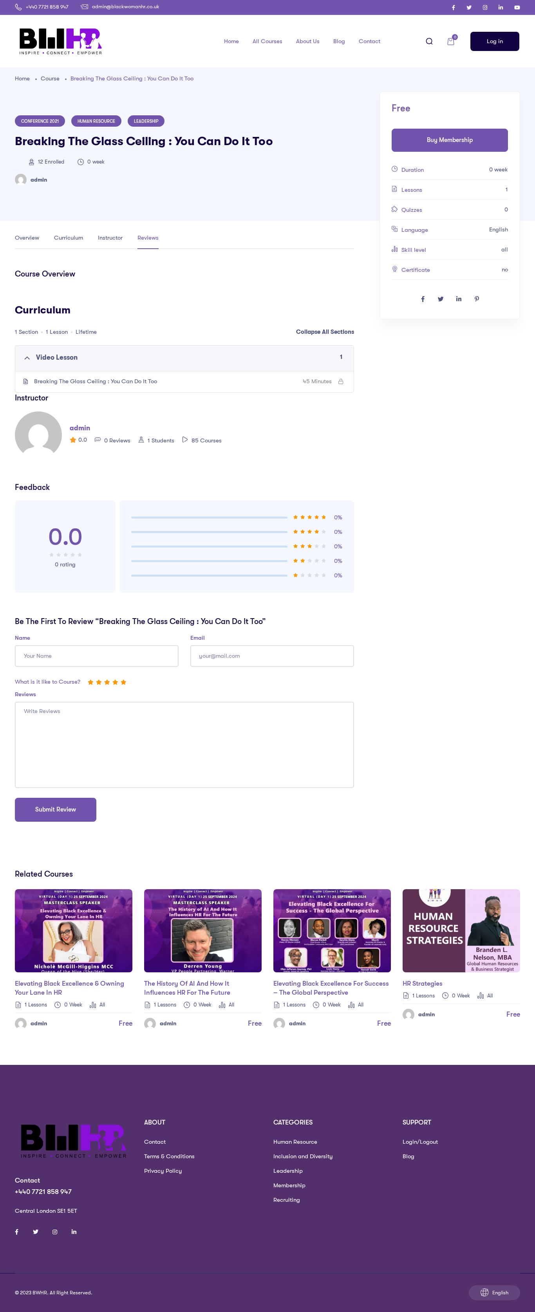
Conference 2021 (40, 121)
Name (22, 637)
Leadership (146, 121)
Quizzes (411, 209)
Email (197, 637)
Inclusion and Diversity (303, 1156)
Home (231, 41)
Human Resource (96, 121)
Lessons (411, 189)
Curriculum (68, 237)
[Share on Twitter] (440, 299)
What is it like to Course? (47, 681)
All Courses (267, 41)
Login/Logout (420, 1141)
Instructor (110, 237)
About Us (308, 41)
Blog (339, 41)
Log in (495, 41)
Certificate (415, 269)
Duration (412, 169)
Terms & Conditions (169, 1156)
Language (414, 229)
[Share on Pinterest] (476, 299)
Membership (289, 1185)
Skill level (413, 249)
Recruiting (286, 1199)
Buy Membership (450, 140)
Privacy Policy (163, 1170)
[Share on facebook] (422, 299)
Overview (27, 237)
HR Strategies (423, 983)
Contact (369, 41)
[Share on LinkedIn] (458, 299)
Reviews (148, 237)
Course (50, 78)
